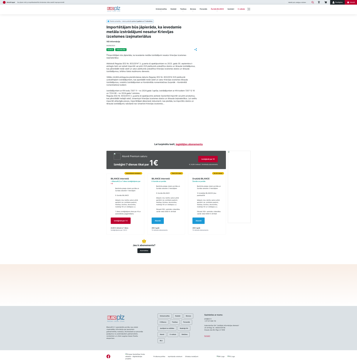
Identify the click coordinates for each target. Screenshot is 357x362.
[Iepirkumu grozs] (326, 2)
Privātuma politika (159, 356)
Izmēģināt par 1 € (121, 221)
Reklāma (185, 334)
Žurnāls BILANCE (217, 9)
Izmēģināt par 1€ (208, 159)
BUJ (161, 340)
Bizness (193, 9)
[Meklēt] (313, 2)
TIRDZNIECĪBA (120, 49)
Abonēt (158, 221)
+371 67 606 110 (210, 321)
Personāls (203, 9)
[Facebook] (108, 356)
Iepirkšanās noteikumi (175, 356)
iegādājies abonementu (189, 144)
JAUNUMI (210, 21)
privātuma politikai (214, 294)
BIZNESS (117, 17)
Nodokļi (173, 9)
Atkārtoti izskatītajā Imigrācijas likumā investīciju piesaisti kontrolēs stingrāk (40, 2)
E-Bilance (163, 322)
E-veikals (241, 9)
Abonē (162, 334)
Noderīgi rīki (184, 328)
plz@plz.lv (208, 319)
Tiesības (183, 9)
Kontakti (207, 336)
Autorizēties (144, 250)
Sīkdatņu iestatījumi (191, 356)
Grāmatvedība (161, 9)
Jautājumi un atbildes (167, 328)
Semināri (230, 9)
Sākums (109, 17)
